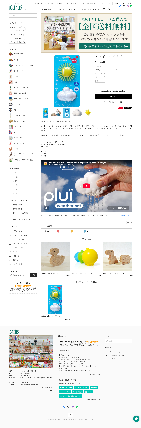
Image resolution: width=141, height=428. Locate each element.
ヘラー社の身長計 (20, 115)
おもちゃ (17, 60)
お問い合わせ (106, 4)
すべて (47, 231)
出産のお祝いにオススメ (90, 9)
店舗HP (116, 4)
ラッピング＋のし (101, 74)
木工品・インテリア (21, 88)
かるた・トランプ (20, 77)
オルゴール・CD (19, 121)
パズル (16, 82)
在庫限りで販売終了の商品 (23, 160)
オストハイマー (19, 149)
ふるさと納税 (127, 4)
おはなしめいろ (19, 127)
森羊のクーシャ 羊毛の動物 (23, 154)
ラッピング (98, 67)
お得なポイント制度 (56, 4)
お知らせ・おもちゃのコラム (89, 4)
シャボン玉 (18, 132)
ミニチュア (18, 104)
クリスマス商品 (19, 143)
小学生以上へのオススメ (66, 9)
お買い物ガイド (41, 4)
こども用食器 (18, 138)
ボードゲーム (18, 71)
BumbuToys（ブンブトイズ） (23, 54)
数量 (96, 81)
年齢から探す (47, 9)
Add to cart (114, 96)
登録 (33, 275)
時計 (15, 110)
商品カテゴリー (29, 9)
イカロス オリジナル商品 (23, 65)
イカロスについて (70, 4)
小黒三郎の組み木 (20, 93)
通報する (129, 222)
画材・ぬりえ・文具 (21, 99)
